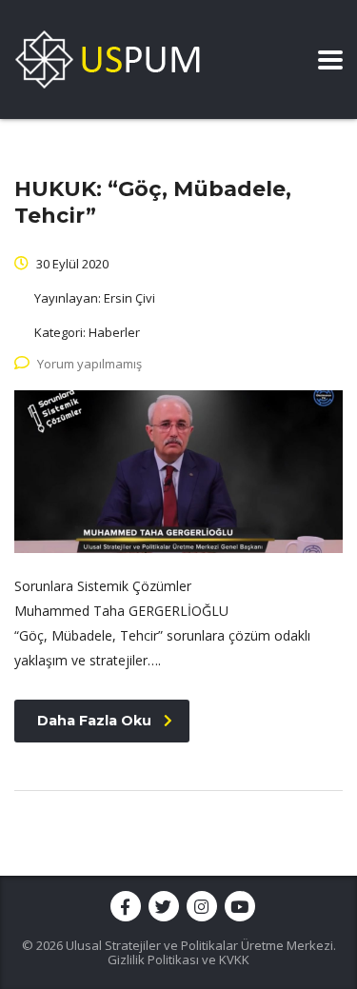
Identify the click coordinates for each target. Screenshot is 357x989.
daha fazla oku (94, 720)
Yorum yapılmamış (89, 363)
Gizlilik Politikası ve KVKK (178, 959)
